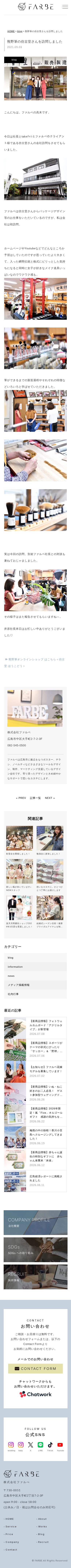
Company (12, 1541)
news (11, 975)
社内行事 (13, 994)
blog (19, 31)
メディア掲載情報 (19, 984)
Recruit (43, 1541)
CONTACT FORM (39, 1368)
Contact (11, 1549)
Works (42, 1526)
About (42, 1518)
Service (11, 1526)
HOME (11, 31)
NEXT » (50, 797)
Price (9, 1534)
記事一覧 (35, 797)
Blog (41, 1534)
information (15, 966)
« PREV (21, 797)
